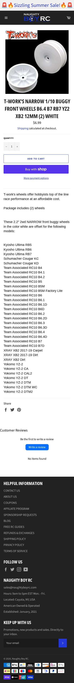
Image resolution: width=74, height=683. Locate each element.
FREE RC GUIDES (14, 527)
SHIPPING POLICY (15, 539)
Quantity (8, 138)
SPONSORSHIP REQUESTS (20, 515)
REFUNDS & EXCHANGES (19, 533)
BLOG (7, 521)
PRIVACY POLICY (14, 545)
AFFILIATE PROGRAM (16, 509)
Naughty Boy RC (20, 658)
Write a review (37, 447)
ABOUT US (10, 497)
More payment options (36, 178)
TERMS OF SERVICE (16, 551)
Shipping (22, 128)
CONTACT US (12, 491)
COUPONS (10, 503)
